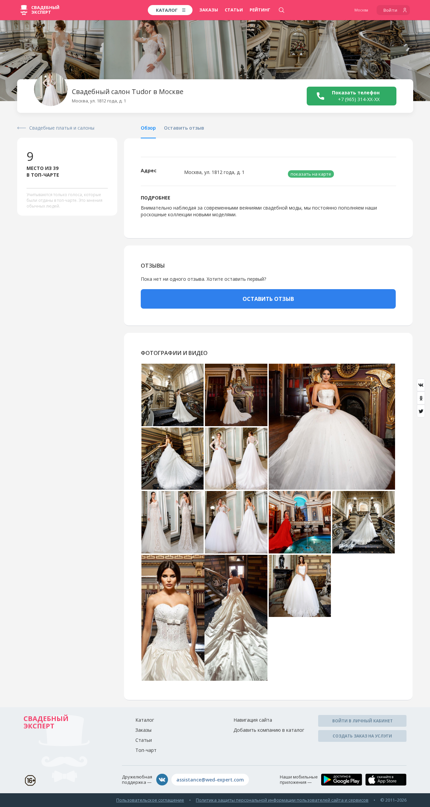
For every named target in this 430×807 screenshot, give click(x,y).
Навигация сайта (252, 720)
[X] (421, 411)
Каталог (144, 720)
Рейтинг (260, 10)
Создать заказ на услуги (362, 736)
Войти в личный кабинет (362, 721)
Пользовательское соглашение (150, 800)
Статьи (234, 10)
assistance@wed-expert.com (210, 779)
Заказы (208, 10)
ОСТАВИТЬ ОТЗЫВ (268, 299)
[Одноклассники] (421, 398)
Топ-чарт (146, 750)
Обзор (148, 128)
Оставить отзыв (184, 128)
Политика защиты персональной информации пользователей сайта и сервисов (282, 800)
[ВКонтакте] (421, 384)
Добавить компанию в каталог (268, 730)
